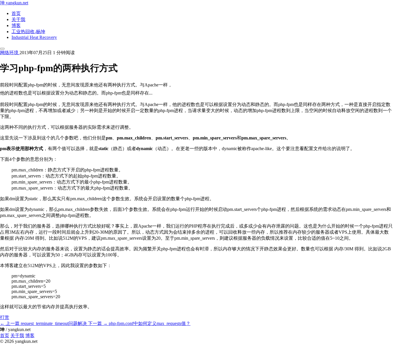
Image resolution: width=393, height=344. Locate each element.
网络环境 (10, 52)
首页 (16, 13)
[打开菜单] (2, 49)
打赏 (4, 317)
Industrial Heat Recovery (34, 37)
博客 (16, 25)
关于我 (18, 19)
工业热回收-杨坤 (28, 31)
